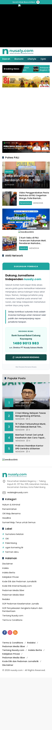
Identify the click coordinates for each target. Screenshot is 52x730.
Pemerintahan (25, 203)
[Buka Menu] (43, 51)
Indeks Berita (8, 572)
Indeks (5, 568)
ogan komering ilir (14, 547)
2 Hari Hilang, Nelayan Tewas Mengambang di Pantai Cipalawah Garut (30, 414)
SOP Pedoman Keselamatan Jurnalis (20, 603)
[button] (38, 51)
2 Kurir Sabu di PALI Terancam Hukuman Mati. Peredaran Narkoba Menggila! (32, 242)
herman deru (12, 552)
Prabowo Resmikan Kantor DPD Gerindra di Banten (29, 447)
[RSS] (15, 632)
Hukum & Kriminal (11, 504)
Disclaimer (7, 563)
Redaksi (6, 599)
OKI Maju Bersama (11, 513)
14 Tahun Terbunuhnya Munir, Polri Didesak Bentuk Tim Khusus (30, 425)
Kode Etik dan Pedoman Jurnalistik (19, 581)
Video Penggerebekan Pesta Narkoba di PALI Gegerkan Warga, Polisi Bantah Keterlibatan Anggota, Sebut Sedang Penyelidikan (34, 198)
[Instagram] (10, 632)
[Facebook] (4, 632)
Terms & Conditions (12, 620)
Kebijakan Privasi (10, 577)
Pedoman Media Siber (13, 590)
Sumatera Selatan (14, 534)
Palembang (11, 543)
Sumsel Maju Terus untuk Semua (18, 522)
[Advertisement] (26, 114)
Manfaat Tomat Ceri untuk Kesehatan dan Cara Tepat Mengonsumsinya (29, 436)
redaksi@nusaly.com (17, 492)
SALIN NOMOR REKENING (27, 357)
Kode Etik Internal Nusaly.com (17, 585)
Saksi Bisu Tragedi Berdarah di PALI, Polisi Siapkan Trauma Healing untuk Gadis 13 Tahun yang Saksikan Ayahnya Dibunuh (25, 178)
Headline (9, 171)
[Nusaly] (18, 51)
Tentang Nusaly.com (12, 615)
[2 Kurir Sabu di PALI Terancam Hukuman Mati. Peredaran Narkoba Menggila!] (9, 243)
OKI (7, 538)
